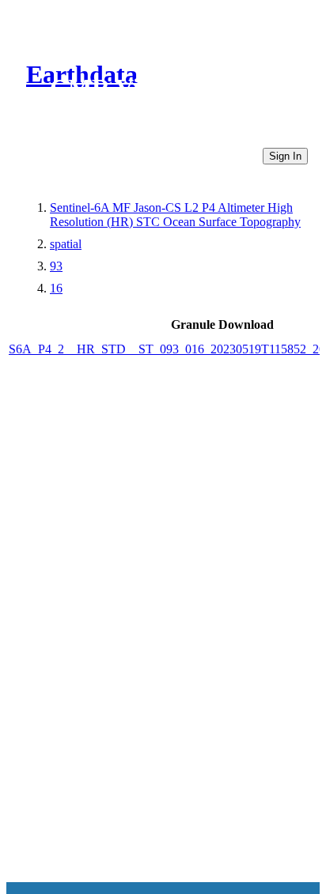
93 (56, 266)
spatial (66, 244)
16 (56, 288)
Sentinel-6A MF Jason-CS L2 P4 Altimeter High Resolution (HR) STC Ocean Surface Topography (175, 214)
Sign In (285, 156)
